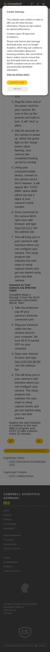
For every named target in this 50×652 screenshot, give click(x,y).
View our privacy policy (18, 74)
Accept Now (17, 83)
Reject (18, 89)
